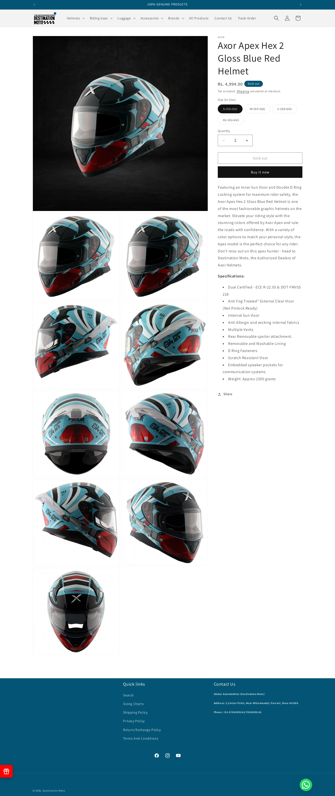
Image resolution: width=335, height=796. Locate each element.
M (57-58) (260, 109)
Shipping (243, 91)
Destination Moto (54, 790)
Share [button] (227, 394)
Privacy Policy (133, 721)
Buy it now (260, 172)
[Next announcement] (300, 4)
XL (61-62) (233, 120)
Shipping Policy (135, 712)
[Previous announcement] (34, 4)
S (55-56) (233, 109)
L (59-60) (287, 109)
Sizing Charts (133, 704)
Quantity (224, 131)
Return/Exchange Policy (142, 730)
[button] (75, 18)
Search (128, 695)
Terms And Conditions (140, 738)
